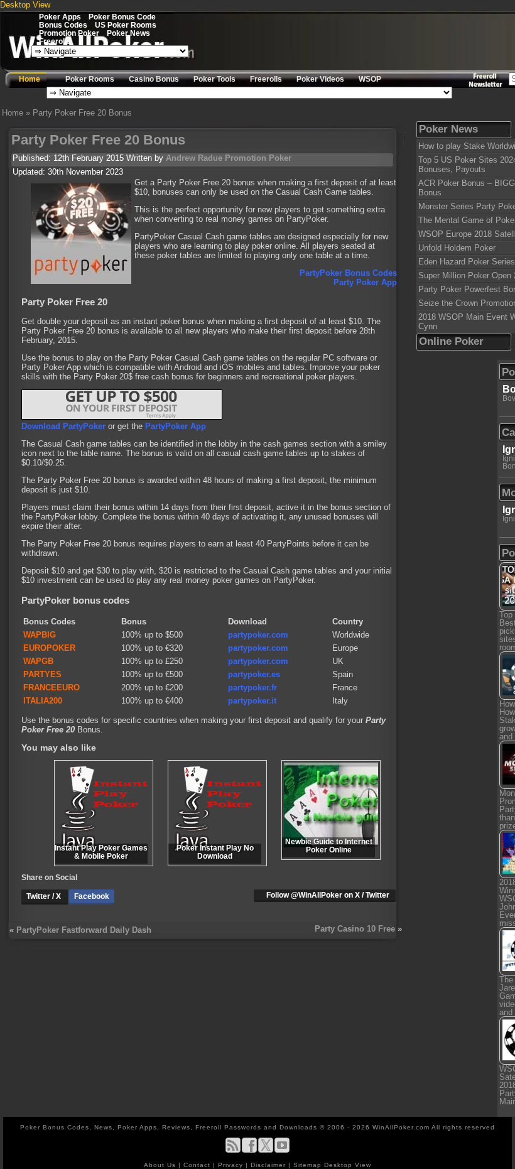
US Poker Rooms (125, 25)
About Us (161, 1164)
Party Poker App (365, 282)
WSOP (370, 79)
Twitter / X (44, 896)
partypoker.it (252, 700)
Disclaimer (269, 1164)
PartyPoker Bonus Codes (348, 273)
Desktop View (25, 4)
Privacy (232, 1164)
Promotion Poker (69, 33)
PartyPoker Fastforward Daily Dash (83, 930)
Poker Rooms (89, 79)
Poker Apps (60, 17)
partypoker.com (258, 634)
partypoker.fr (252, 687)
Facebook (91, 896)
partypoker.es (254, 674)
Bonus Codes (63, 25)
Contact (198, 1164)
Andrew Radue (194, 158)
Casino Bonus (154, 79)
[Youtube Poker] (282, 1150)
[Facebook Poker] (249, 1150)
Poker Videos (320, 79)
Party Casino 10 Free (355, 928)
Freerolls (55, 41)
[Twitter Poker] (265, 1150)
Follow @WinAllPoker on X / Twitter (327, 895)
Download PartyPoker (63, 426)
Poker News (128, 33)
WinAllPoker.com (401, 1127)
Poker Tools (214, 79)
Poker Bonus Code (122, 17)
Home (29, 79)
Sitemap (307, 1164)
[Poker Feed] (233, 1150)
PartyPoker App (175, 426)
